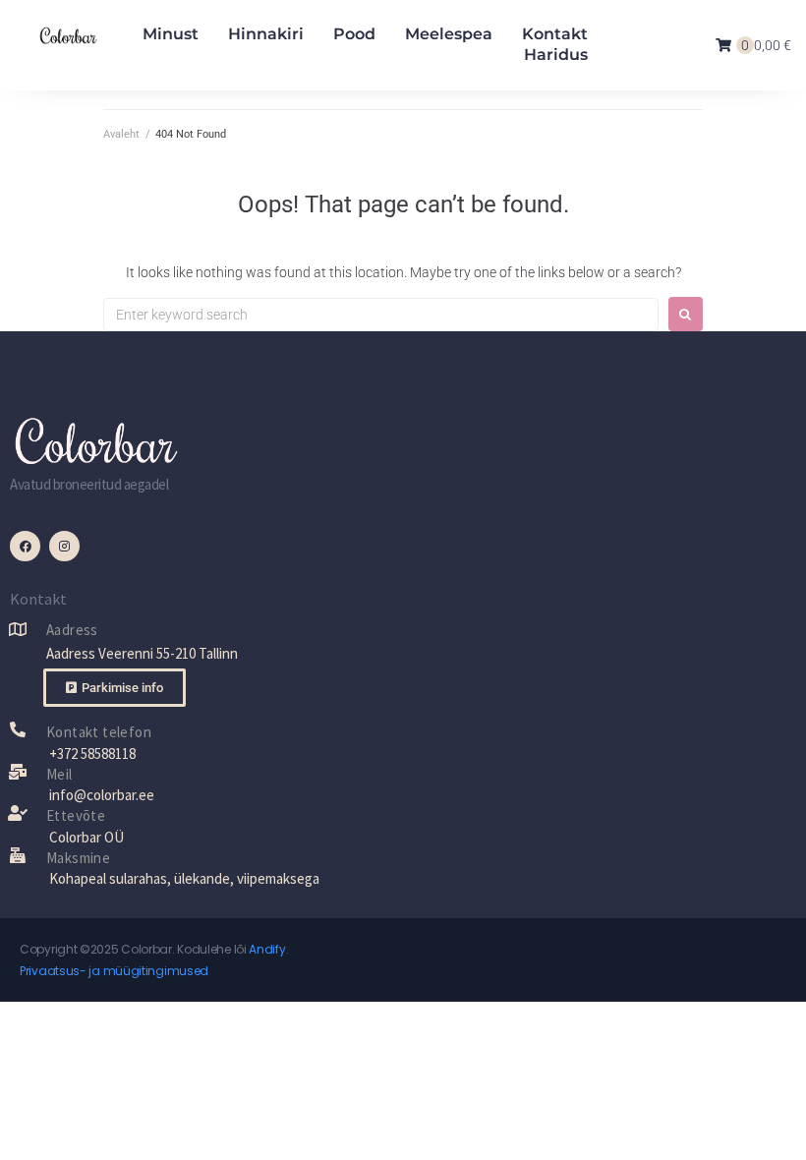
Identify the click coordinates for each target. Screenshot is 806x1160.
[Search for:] (381, 314)
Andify (267, 949)
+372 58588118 (92, 753)
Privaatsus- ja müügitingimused (114, 970)
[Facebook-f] (25, 546)
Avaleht (121, 134)
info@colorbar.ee (101, 794)
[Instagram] (64, 546)
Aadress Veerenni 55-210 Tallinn (142, 653)
